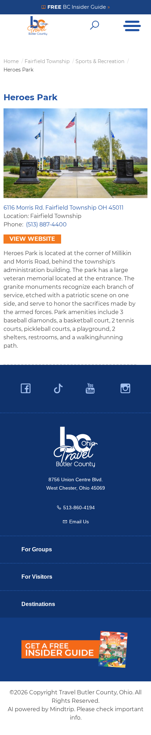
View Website (32, 239)
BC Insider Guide (78, 7)
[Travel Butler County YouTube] (91, 388)
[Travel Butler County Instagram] (125, 388)
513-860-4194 (79, 507)
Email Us (79, 521)
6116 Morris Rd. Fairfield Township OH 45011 (64, 207)
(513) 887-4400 (46, 224)
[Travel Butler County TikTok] (58, 386)
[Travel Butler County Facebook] (26, 388)
